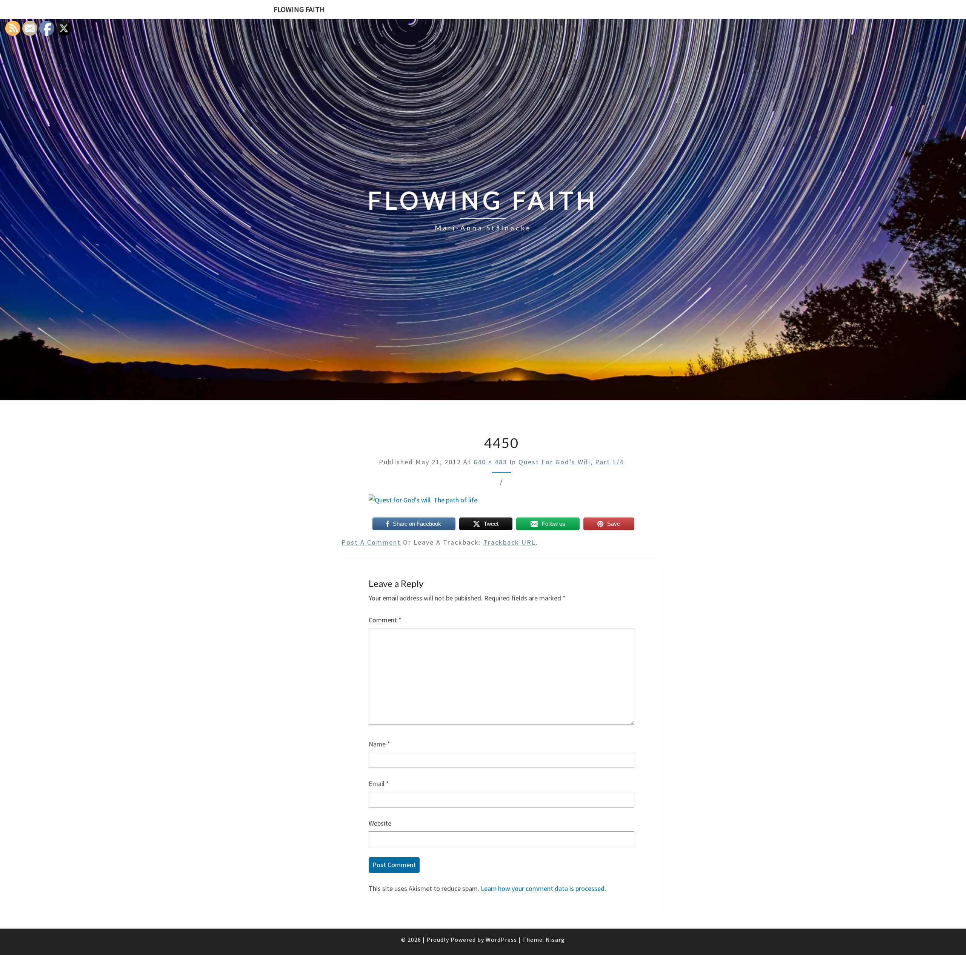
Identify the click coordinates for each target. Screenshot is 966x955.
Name (379, 744)
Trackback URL (509, 542)
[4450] (424, 503)
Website (380, 823)
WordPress (501, 939)
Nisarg (555, 939)
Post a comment (371, 542)
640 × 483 (490, 462)
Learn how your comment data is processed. (543, 888)
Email (379, 783)
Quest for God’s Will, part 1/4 (571, 462)
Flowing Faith (299, 9)
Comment (385, 620)
